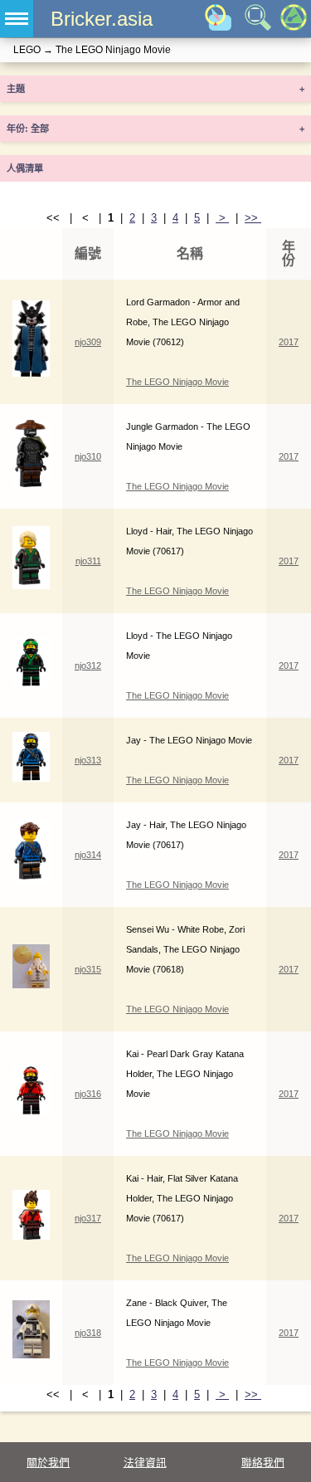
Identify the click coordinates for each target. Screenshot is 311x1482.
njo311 (88, 561)
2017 (289, 342)
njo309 (88, 342)
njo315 (88, 969)
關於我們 (48, 1462)
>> (253, 218)
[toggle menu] (16, 18)
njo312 (88, 665)
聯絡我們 (262, 1462)
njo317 (88, 1218)
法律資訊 (145, 1462)
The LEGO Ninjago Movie (177, 382)
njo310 (88, 456)
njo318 (88, 1333)
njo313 (88, 760)
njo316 (88, 1094)
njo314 (88, 855)
